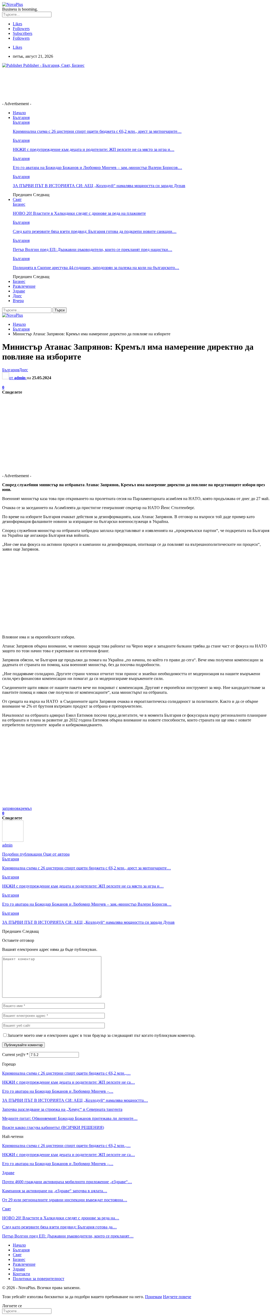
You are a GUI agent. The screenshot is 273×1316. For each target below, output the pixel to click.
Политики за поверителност (38, 1278)
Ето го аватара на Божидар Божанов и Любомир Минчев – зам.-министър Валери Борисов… (97, 167)
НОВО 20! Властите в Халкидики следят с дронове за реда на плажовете (79, 213)
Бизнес (19, 204)
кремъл (25, 808)
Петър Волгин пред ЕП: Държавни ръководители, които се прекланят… (68, 1236)
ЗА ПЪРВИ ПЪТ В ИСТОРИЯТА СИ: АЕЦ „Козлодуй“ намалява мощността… (75, 1100)
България (21, 117)
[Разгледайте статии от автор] (12, 840)
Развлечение (24, 286)
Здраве (19, 291)
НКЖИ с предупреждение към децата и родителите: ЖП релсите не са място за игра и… (93, 149)
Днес (17, 296)
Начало (19, 112)
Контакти (21, 1274)
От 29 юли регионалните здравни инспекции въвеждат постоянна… (64, 1200)
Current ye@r (15, 1054)
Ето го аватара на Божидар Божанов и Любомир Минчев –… (57, 1091)
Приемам (153, 1296)
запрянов (10, 808)
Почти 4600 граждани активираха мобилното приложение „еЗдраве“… (67, 1181)
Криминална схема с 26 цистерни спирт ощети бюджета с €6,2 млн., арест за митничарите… (97, 131)
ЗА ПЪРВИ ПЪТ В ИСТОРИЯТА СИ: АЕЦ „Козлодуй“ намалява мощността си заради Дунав (99, 185)
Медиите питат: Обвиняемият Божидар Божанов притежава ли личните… (70, 1118)
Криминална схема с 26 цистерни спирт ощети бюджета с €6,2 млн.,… (66, 1073)
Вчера (18, 300)
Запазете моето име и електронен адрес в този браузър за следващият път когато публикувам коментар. (101, 1035)
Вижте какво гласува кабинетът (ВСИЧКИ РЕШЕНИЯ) (53, 1127)
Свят (17, 199)
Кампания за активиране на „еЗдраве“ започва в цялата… (54, 1191)
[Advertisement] (99, 84)
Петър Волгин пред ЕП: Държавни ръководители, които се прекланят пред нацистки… (92, 249)
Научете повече (177, 1296)
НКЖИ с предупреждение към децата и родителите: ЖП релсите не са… (68, 1082)
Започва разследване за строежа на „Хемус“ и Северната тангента (62, 1109)
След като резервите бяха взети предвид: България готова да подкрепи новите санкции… (94, 231)
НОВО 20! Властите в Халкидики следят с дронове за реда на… (60, 1218)
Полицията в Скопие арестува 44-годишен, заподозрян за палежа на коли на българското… (96, 267)
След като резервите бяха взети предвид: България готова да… (59, 1227)
